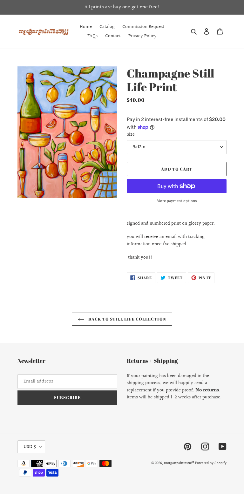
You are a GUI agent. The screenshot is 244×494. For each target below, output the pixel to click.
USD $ (30, 447)
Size (131, 134)
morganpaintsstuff (179, 463)
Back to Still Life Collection (126, 319)
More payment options (177, 201)
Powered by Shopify (211, 463)
